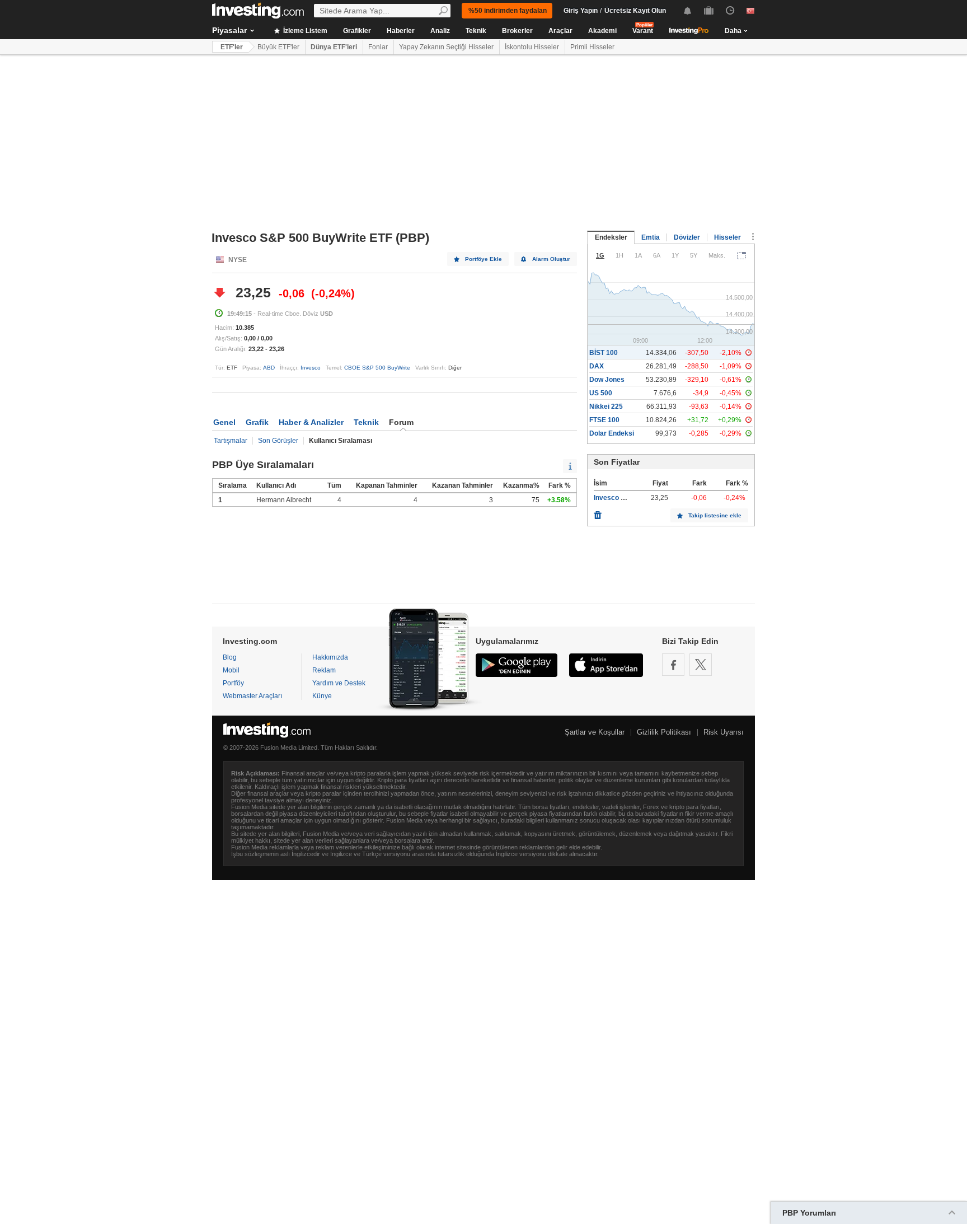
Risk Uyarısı (723, 732)
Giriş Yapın (581, 11)
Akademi (602, 31)
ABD (269, 368)
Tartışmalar (230, 441)
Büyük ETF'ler (278, 47)
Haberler (401, 31)
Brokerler (517, 31)
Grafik (257, 422)
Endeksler (611, 237)
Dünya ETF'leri (334, 47)
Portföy (233, 683)
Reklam (324, 670)
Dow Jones (607, 380)
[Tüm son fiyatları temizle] (598, 512)
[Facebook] (673, 664)
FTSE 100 (604, 420)
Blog (230, 657)
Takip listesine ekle (714, 515)
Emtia (650, 237)
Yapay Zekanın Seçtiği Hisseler (446, 47)
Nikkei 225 (606, 406)
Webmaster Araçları (252, 696)
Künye (322, 696)
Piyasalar (229, 30)
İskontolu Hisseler (532, 47)
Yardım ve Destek (338, 683)
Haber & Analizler (311, 422)
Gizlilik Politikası (664, 732)
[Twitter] (700, 664)
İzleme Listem (304, 31)
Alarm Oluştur (551, 259)
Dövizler (687, 237)
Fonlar (378, 47)
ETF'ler (231, 47)
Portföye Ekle (483, 259)
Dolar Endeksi (611, 433)
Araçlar (560, 31)
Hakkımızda (330, 657)
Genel (224, 422)
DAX (596, 366)
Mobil (231, 670)
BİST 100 (603, 353)
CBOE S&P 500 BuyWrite (377, 368)
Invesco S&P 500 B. (625, 498)
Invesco (311, 368)
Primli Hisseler (592, 47)
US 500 (600, 393)
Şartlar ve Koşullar (595, 732)
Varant (642, 31)
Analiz (440, 31)
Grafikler (357, 31)
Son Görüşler (278, 441)
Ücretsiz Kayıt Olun (635, 11)
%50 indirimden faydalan (507, 11)
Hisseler (727, 237)
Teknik (476, 31)
